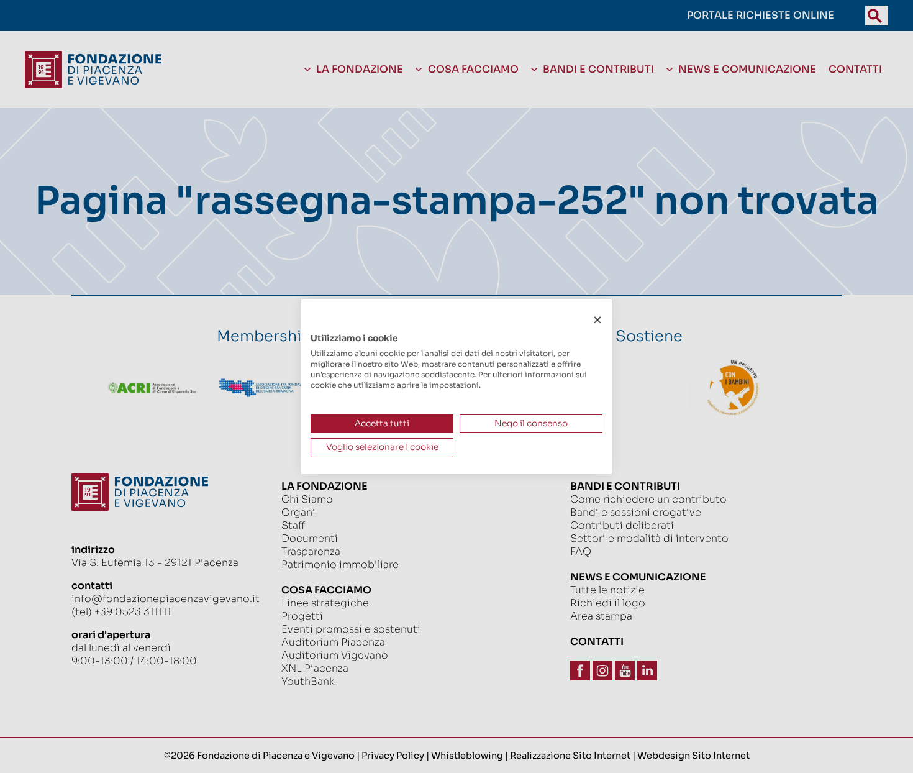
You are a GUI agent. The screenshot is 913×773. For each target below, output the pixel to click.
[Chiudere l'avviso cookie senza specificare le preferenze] (597, 320)
